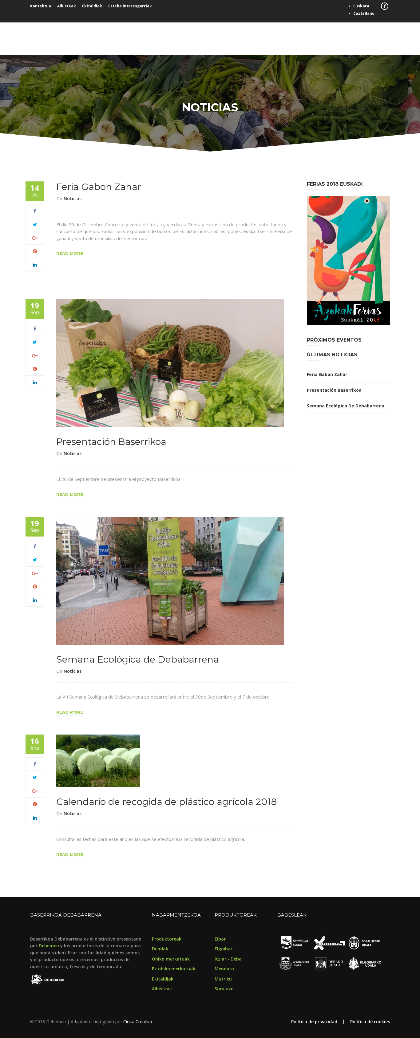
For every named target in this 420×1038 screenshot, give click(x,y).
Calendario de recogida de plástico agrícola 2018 (166, 801)
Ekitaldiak (92, 6)
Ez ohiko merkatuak (173, 969)
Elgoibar (223, 949)
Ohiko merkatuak (171, 959)
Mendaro (224, 969)
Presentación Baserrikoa (111, 441)
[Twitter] (35, 224)
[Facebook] (35, 211)
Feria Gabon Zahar (98, 186)
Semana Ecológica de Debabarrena (137, 659)
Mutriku (223, 979)
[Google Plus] (35, 238)
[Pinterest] (35, 251)
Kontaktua (40, 6)
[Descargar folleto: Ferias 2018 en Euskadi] (348, 260)
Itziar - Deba (228, 959)
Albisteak (66, 6)
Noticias (72, 198)
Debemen (49, 946)
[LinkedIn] (35, 264)
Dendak (160, 949)
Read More (69, 253)
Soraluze (224, 989)
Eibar (220, 939)
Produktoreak (166, 939)
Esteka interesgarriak (130, 6)
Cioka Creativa (137, 1021)
